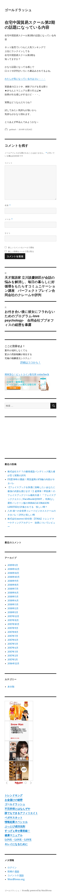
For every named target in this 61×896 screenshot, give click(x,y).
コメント (9, 162)
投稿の (13, 871)
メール (9, 219)
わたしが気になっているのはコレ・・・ (25, 78)
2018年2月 (13, 608)
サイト (8, 233)
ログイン (12, 867)
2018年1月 (13, 612)
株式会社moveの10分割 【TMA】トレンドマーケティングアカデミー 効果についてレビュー (31, 522)
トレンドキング (14, 795)
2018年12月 (13, 569)
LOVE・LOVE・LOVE (18, 839)
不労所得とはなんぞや (17, 808)
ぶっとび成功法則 (15, 826)
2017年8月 (13, 632)
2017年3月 (13, 651)
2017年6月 (13, 639)
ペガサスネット (14, 817)
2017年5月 (13, 643)
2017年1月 (13, 659)
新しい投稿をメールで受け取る (21, 251)
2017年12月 (13, 616)
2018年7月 (13, 588)
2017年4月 (13, 647)
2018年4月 (13, 600)
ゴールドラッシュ (18, 9)
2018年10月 (14, 576)
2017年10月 (13, 624)
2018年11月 (13, 573)
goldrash (12, 129)
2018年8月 (13, 584)
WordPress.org (16, 879)
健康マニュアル (14, 835)
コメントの (16, 875)
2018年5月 (13, 596)
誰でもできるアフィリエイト (21, 813)
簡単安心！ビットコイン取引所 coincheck (27, 374)
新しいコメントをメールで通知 (21, 247)
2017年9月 (13, 628)
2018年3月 (13, 604)
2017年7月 (13, 635)
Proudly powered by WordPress (36, 890)
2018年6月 (13, 592)
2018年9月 (13, 580)
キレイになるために (16, 844)
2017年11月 (13, 620)
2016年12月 (13, 663)
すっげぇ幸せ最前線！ (17, 830)
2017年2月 (13, 655)
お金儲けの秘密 (14, 799)
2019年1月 (13, 565)
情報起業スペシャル (16, 821)
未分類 (11, 686)
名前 (8, 205)
